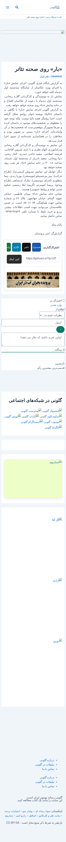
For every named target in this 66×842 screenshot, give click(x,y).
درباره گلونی (47, 760)
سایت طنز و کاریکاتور (49, 815)
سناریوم (9, 815)
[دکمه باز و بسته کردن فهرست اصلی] (7, 7)
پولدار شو (28, 811)
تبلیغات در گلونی (44, 764)
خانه (60, 17)
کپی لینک (14, 259)
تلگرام (16, 247)
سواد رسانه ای (42, 811)
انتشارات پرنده (12, 811)
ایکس (26, 247)
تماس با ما (48, 769)
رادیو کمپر (21, 815)
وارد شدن (56, 304)
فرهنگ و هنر (51, 17)
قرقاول (32, 815)
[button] (16, 7)
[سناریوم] (33, 479)
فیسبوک (36, 247)
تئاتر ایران (44, 76)
